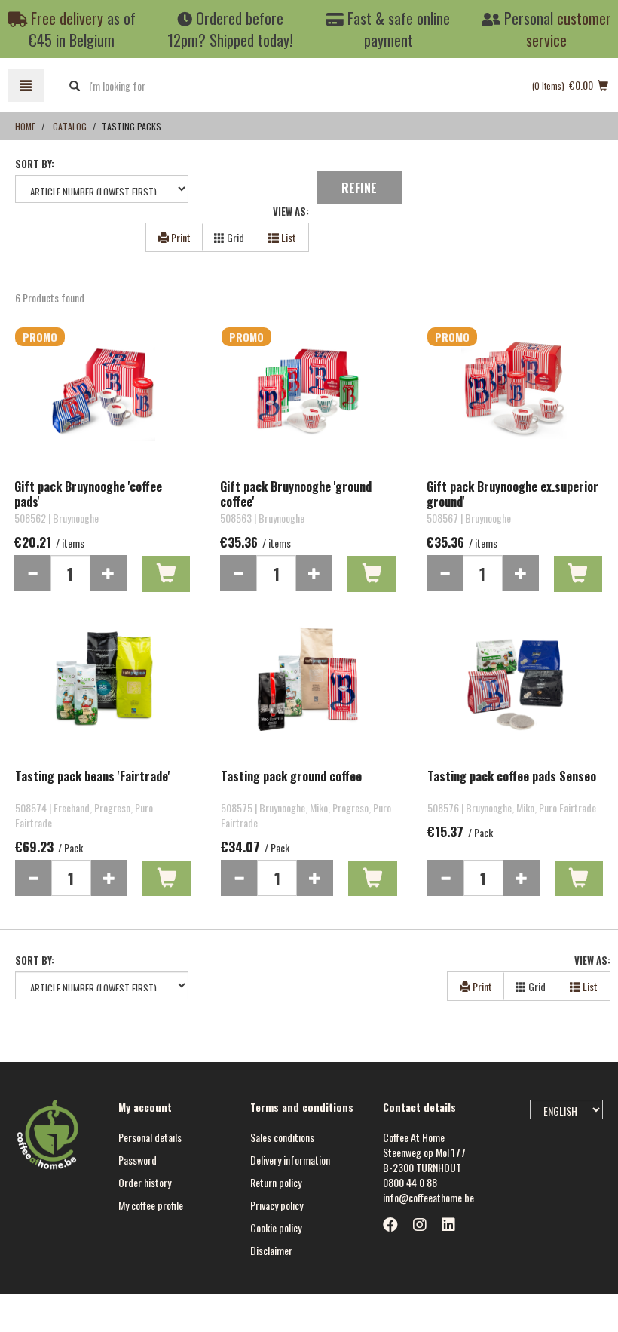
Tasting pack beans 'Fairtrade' (92, 777)
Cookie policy (275, 1227)
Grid (234, 237)
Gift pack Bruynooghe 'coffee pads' (88, 494)
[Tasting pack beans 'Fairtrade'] (103, 693)
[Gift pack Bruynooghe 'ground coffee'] (308, 403)
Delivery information (290, 1160)
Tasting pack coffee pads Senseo (511, 777)
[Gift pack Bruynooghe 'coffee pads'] (102, 403)
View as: (291, 211)
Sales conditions (282, 1137)
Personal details (150, 1137)
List (287, 237)
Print (180, 237)
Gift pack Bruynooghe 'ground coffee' (296, 494)
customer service (568, 29)
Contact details (419, 1107)
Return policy (275, 1182)
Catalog (70, 126)
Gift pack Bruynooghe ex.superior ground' (512, 494)
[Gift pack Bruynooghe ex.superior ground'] (514, 403)
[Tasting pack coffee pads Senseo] (515, 693)
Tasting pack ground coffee (291, 777)
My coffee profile (150, 1205)
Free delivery (65, 18)
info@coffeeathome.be (428, 1197)
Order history (144, 1182)
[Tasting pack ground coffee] (308, 693)
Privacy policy (276, 1205)
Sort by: (34, 164)
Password (137, 1160)
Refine (359, 188)
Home (25, 126)
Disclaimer (271, 1250)
